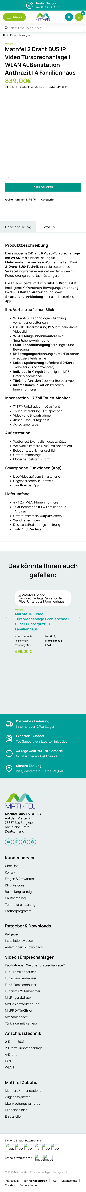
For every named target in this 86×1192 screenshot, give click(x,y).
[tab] (18, 227)
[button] (14, 17)
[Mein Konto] (69, 17)
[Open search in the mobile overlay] (43, 28)
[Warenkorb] (79, 17)
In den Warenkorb (43, 187)
